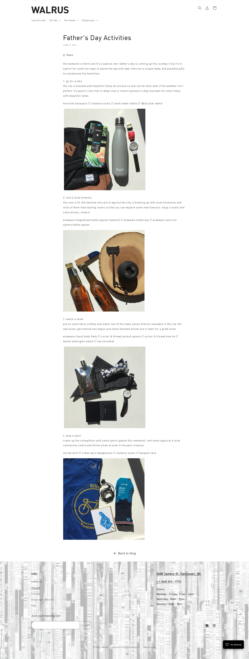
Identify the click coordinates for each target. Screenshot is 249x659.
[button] (54, 20)
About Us (36, 581)
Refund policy (149, 647)
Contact (35, 593)
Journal (35, 587)
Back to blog (127, 553)
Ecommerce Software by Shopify (125, 647)
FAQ (33, 605)
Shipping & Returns (42, 599)
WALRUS (105, 647)
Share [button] (69, 55)
